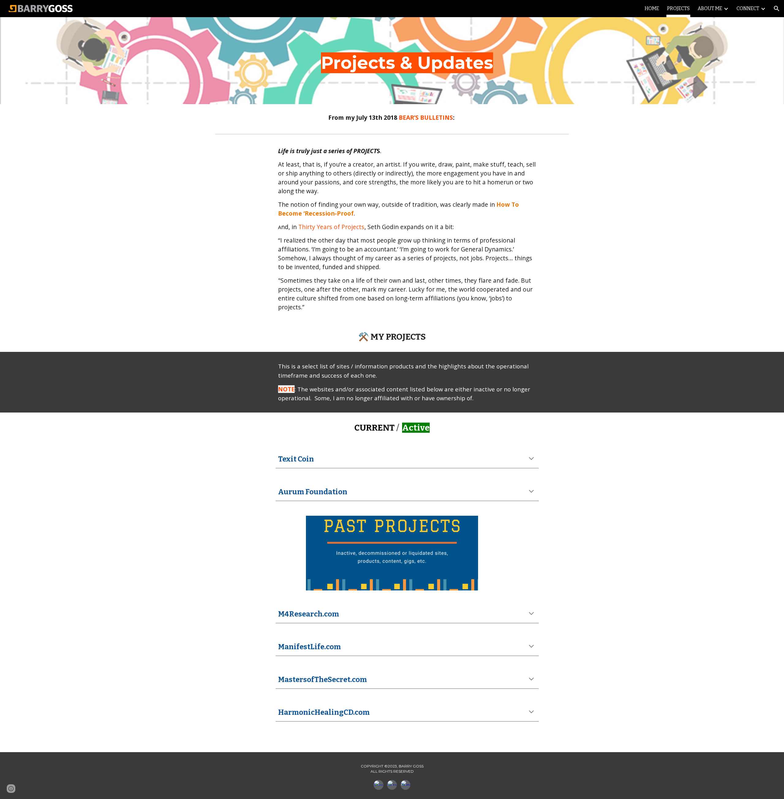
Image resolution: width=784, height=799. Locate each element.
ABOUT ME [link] (710, 8)
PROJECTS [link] (678, 8)
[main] (407, 61)
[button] (776, 8)
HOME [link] (652, 8)
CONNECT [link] (748, 8)
